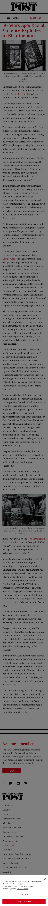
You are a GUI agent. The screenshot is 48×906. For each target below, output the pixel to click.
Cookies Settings (24, 894)
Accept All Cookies (24, 901)
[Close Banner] (45, 879)
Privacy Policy (22, 889)
